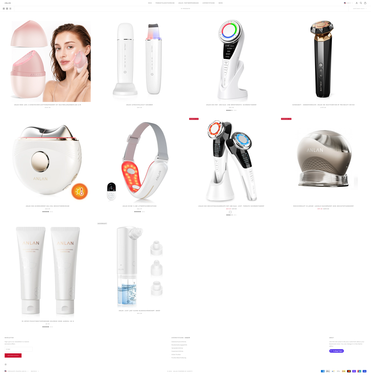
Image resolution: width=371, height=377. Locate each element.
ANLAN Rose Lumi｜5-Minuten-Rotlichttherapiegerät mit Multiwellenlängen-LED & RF (47, 105)
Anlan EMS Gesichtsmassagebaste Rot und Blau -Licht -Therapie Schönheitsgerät (231, 206)
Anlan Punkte (176, 354)
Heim (150, 3)
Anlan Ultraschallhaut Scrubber (139, 105)
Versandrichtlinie (177, 348)
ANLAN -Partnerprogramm (188, 3)
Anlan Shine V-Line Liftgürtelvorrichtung (139, 206)
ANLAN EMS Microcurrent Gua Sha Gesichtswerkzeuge (48, 206)
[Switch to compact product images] (10, 8)
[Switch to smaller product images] (7, 8)
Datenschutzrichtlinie (178, 342)
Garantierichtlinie (177, 351)
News (221, 3)
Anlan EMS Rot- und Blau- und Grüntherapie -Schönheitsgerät (231, 105)
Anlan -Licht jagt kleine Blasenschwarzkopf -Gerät (139, 311)
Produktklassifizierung (165, 3)
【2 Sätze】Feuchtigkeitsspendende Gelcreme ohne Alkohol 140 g (47, 321)
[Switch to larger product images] (4, 8)
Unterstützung (209, 3)
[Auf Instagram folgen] (6, 364)
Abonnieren (13, 355)
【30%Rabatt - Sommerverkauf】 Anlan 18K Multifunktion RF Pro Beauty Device (323, 105)
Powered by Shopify (185, 371)
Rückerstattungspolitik (179, 345)
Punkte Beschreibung (178, 358)
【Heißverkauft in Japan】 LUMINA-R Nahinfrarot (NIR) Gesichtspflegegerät (323, 206)
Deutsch (34, 371)
